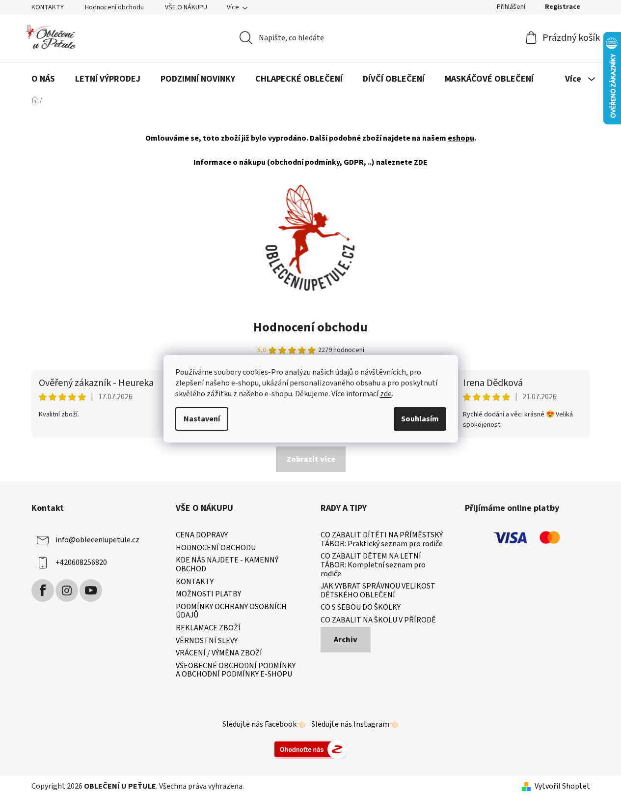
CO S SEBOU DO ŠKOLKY (361, 607)
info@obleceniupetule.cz (97, 539)
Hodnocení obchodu (114, 7)
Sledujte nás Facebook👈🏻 (264, 724)
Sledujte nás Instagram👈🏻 (355, 724)
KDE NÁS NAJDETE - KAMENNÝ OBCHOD (227, 564)
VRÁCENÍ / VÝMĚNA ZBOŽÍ (219, 653)
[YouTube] (91, 590)
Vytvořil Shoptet (562, 786)
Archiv (345, 639)
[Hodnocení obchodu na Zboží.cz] (310, 748)
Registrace (562, 7)
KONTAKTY (47, 7)
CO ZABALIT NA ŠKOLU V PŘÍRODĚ (378, 620)
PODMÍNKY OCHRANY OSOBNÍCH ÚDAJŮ (231, 611)
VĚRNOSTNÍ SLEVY (207, 641)
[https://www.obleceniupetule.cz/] (310, 237)
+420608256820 (81, 562)
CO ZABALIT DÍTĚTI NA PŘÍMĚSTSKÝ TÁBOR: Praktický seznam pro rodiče (382, 539)
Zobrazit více (310, 459)
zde (386, 393)
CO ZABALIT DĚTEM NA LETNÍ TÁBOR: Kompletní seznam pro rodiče (373, 565)
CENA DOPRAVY (202, 535)
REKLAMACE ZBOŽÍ (208, 628)
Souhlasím (420, 418)
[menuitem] (43, 79)
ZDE (421, 162)
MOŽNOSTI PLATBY (208, 594)
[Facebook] (42, 590)
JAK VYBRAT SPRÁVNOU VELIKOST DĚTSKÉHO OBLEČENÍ (378, 590)
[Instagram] (66, 590)
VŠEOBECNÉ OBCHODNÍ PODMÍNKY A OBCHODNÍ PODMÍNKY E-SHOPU (236, 670)
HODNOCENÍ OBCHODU (216, 548)
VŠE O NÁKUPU (186, 7)
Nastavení (202, 418)
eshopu (461, 138)
